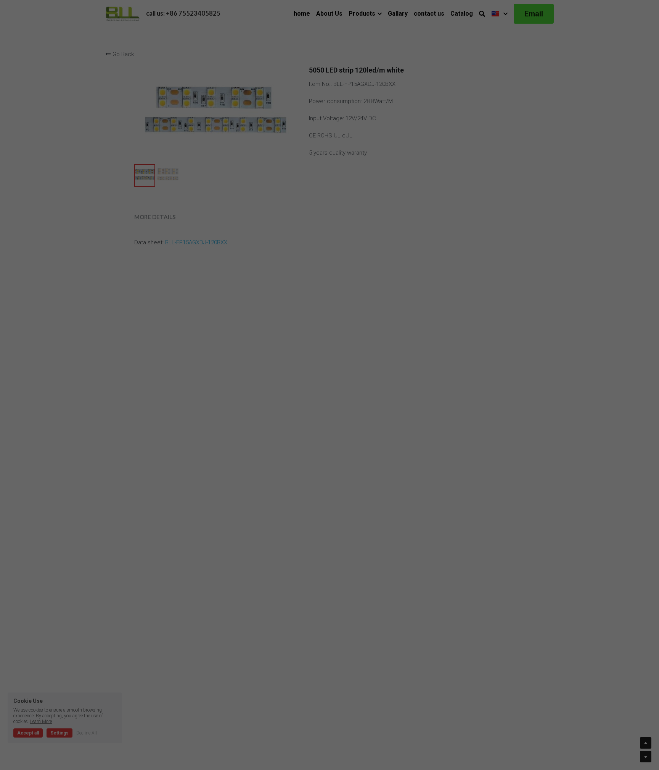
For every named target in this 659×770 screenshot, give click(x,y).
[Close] (418, 355)
